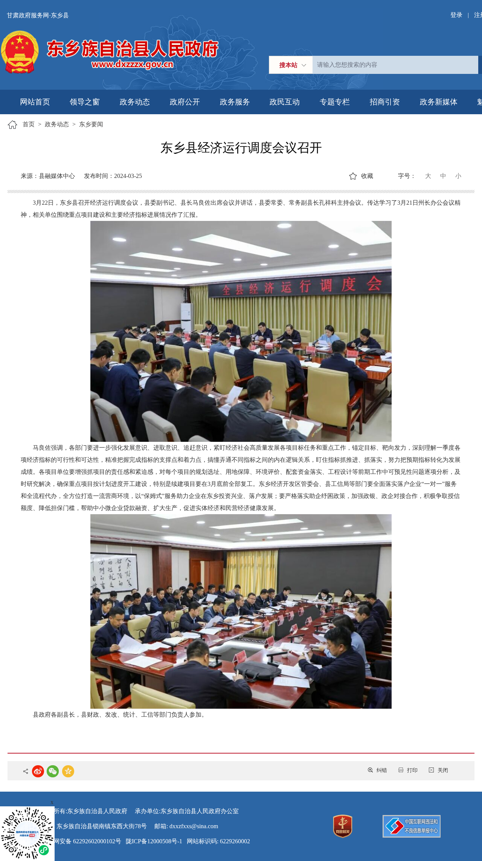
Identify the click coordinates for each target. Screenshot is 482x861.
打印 (412, 770)
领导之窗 (85, 102)
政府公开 (185, 102)
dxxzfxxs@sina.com (193, 826)
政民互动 (285, 102)
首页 (29, 124)
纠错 (382, 770)
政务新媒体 (439, 102)
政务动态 (135, 102)
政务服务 (235, 102)
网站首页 (35, 102)
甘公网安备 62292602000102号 (81, 841)
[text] (395, 65)
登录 (456, 15)
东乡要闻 (91, 124)
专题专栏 (335, 102)
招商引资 (385, 102)
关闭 (443, 770)
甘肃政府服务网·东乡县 (38, 15)
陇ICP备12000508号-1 (154, 841)
